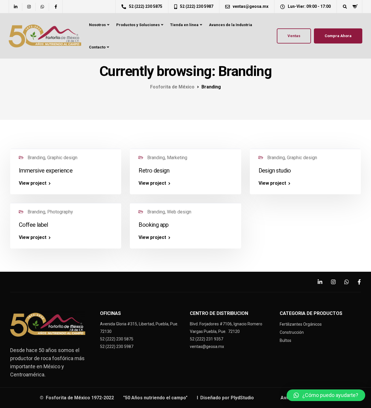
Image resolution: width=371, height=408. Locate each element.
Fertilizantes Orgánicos (301, 324)
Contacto (97, 47)
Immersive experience (45, 170)
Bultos (285, 340)
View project (32, 183)
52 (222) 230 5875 (116, 339)
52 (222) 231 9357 (206, 339)
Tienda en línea (184, 25)
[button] (326, 395)
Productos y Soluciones (138, 25)
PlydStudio (243, 397)
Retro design (154, 170)
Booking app (153, 224)
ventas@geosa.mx (207, 346)
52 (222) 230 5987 (116, 346)
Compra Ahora (338, 36)
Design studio (275, 170)
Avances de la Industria (230, 25)
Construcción (292, 332)
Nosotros (97, 25)
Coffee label (33, 224)
